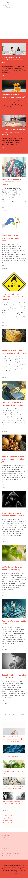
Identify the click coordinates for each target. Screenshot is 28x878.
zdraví (3, 75)
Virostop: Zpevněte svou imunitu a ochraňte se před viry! (13, 771)
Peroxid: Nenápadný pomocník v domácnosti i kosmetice (12, 296)
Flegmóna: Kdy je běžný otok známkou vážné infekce (12, 181)
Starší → (23, 714)
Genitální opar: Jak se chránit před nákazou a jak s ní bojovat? (13, 803)
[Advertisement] (14, 23)
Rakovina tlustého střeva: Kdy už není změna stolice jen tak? (13, 459)
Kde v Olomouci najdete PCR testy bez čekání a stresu (12, 238)
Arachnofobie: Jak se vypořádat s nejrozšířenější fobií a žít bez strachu (13, 739)
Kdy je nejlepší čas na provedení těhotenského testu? (12, 59)
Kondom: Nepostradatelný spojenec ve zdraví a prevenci (13, 131)
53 (17, 714)
